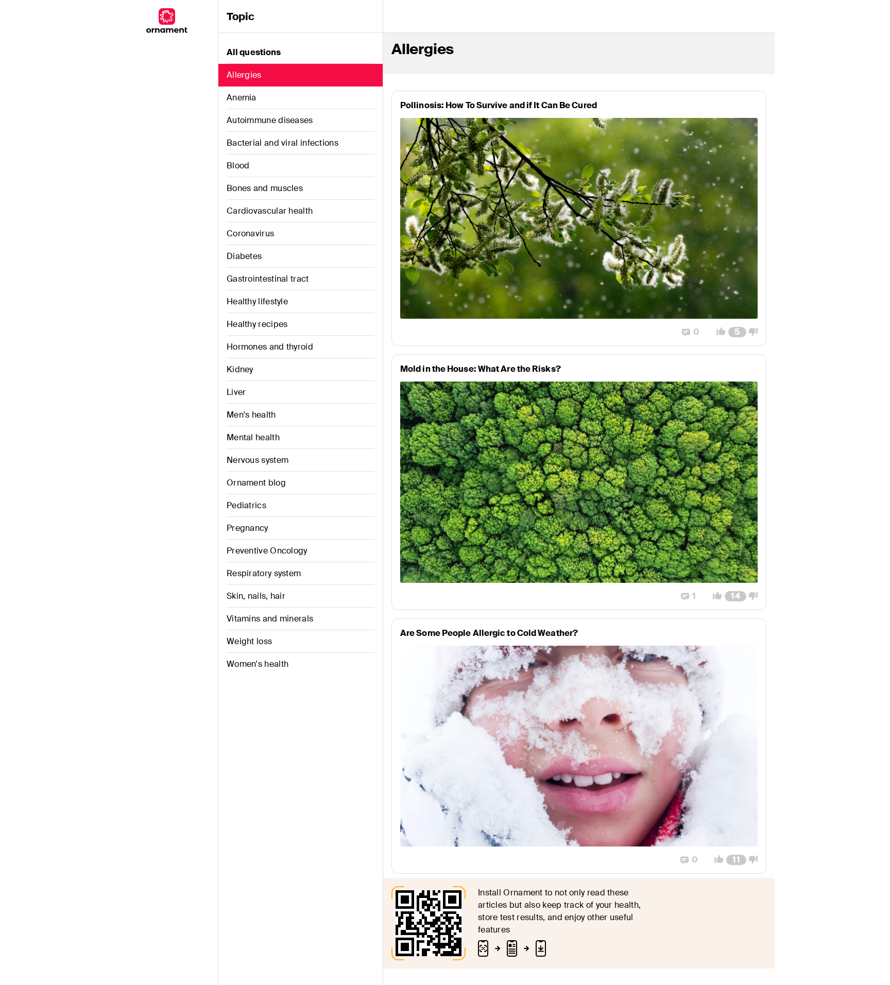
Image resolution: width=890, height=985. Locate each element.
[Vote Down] (756, 332)
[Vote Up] (718, 332)
